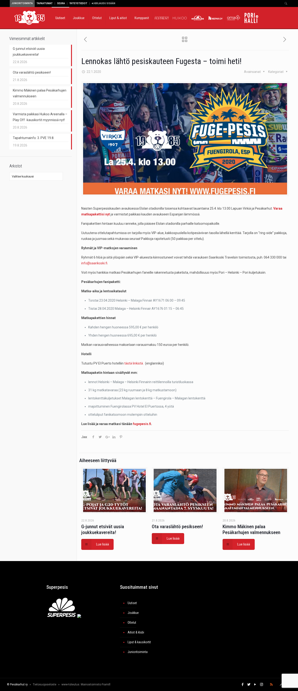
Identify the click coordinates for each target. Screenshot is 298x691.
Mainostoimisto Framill (95, 684)
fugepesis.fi (142, 424)
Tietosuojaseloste (44, 684)
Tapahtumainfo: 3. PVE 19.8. (33, 138)
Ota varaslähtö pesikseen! (177, 526)
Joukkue (133, 613)
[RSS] (271, 684)
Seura (61, 3)
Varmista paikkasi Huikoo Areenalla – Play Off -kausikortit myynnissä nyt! (40, 117)
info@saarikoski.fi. (94, 263)
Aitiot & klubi (136, 632)
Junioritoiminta (22, 3)
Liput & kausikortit (139, 642)
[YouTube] (255, 684)
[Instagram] (261, 684)
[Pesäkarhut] (29, 17)
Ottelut (132, 622)
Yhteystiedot (78, 3)
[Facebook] (242, 684)
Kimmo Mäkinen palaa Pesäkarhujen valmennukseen (251, 529)
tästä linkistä (133, 363)
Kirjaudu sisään (104, 3)
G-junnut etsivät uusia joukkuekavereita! (102, 529)
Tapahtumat (45, 3)
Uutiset (132, 603)
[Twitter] (249, 684)
